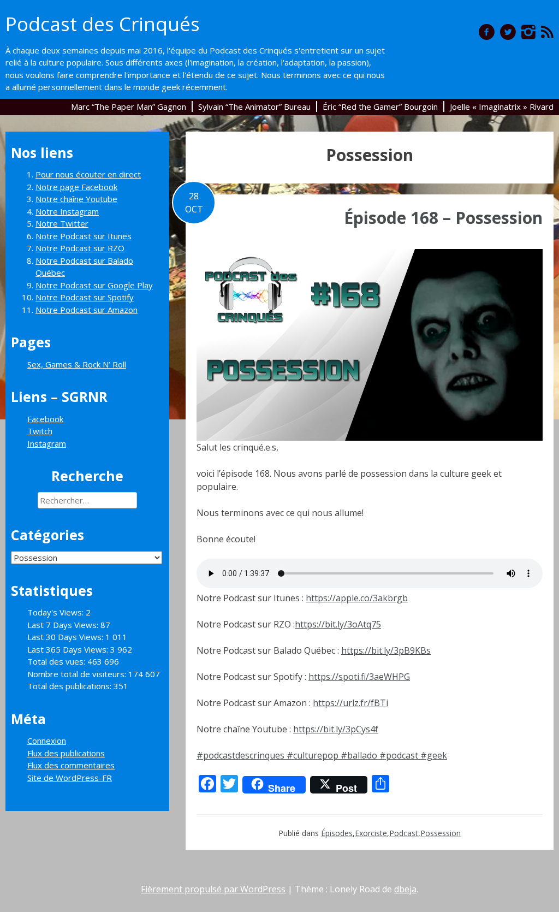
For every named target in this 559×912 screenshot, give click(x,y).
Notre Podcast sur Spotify (84, 297)
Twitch (39, 430)
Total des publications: (70, 685)
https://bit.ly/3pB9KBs (386, 650)
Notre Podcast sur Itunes (83, 235)
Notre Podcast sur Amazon (86, 309)
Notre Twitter (61, 223)
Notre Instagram (67, 211)
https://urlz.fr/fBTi (350, 703)
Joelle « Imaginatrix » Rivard (502, 106)
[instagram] (528, 31)
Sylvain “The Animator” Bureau (254, 106)
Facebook (45, 418)
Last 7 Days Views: (63, 624)
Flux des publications (66, 753)
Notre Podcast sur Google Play (94, 285)
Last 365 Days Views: (68, 649)
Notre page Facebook (76, 186)
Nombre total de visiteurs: (77, 673)
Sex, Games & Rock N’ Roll (76, 364)
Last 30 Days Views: (66, 636)
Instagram (46, 443)
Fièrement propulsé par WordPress (213, 889)
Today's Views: (56, 612)
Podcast (403, 833)
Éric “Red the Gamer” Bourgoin (380, 106)
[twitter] (508, 31)
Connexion (46, 740)
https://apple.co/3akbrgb (357, 598)
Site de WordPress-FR (69, 777)
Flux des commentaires (71, 765)
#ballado (359, 755)
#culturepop (312, 755)
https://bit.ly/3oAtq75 (338, 624)
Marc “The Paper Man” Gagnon (128, 106)
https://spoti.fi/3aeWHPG (359, 677)
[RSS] (547, 31)
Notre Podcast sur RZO (79, 247)
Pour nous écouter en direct (88, 174)
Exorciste (371, 833)
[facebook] (487, 31)
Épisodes (337, 833)
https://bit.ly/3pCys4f (335, 729)
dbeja (405, 889)
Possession (440, 833)
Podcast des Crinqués (102, 24)
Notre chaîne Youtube (76, 198)
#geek (433, 755)
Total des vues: (57, 661)
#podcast (398, 755)
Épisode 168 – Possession (443, 217)
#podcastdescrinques (240, 755)
